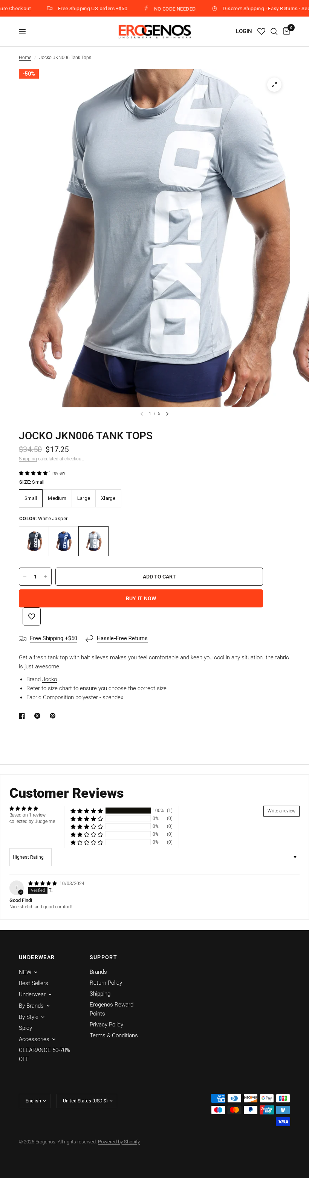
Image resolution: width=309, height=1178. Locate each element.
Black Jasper (34, 541)
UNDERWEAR (37, 957)
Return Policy (106, 982)
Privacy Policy (106, 1024)
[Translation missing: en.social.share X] (38, 715)
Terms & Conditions (114, 1035)
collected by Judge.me (32, 821)
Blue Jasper (64, 541)
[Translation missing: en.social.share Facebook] (23, 715)
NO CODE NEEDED (160, 8)
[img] (43, 883)
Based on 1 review (27, 815)
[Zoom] (274, 84)
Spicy (25, 1028)
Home (25, 57)
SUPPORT (104, 957)
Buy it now (141, 598)
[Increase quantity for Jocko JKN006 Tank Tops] (45, 576)
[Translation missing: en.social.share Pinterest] (54, 715)
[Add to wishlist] (32, 616)
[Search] (274, 31)
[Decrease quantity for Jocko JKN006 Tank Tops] (25, 576)
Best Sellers (33, 983)
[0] (285, 31)
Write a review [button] (281, 811)
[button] (34, 473)
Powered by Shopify (119, 1142)
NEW (25, 972)
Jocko (49, 679)
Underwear (32, 994)
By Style (28, 1017)
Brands (98, 972)
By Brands (31, 1005)
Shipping (28, 458)
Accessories (34, 1039)
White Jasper (93, 541)
